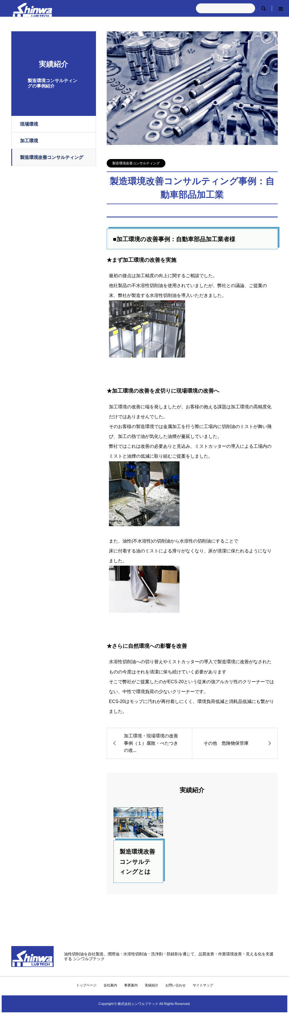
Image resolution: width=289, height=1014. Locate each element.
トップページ (86, 985)
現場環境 (29, 124)
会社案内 (110, 985)
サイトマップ (203, 985)
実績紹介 (151, 985)
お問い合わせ (175, 985)
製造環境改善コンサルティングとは (137, 861)
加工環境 (29, 140)
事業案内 (131, 985)
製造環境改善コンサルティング (51, 157)
